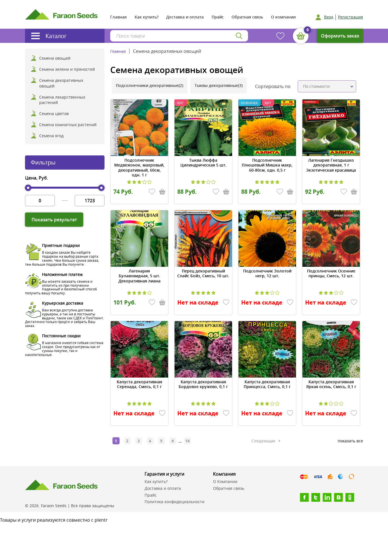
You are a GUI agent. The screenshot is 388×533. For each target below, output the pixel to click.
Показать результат (54, 219)
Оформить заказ (340, 36)
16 (187, 441)
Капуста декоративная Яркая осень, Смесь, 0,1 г (331, 384)
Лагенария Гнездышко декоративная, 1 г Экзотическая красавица (331, 165)
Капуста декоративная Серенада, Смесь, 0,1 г (139, 384)
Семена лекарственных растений (62, 99)
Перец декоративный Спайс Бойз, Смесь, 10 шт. (203, 273)
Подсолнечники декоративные (149, 85)
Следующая (263, 441)
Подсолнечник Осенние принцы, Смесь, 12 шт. (331, 273)
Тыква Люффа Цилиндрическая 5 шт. (203, 163)
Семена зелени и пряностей (67, 69)
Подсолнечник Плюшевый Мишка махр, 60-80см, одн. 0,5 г (267, 165)
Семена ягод (51, 135)
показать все (350, 441)
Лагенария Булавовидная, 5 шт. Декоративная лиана (139, 276)
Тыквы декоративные (219, 85)
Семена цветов (54, 113)
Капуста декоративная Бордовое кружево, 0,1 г (203, 384)
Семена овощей (54, 58)
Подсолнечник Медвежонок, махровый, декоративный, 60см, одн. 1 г (139, 168)
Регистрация (350, 17)
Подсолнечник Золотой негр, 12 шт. (267, 273)
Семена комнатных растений (68, 124)
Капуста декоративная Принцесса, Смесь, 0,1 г (267, 384)
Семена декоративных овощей (61, 83)
